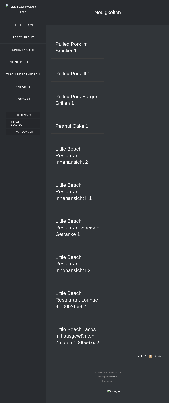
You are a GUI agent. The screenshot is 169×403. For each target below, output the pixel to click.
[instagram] (26, 140)
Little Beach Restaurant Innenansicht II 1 (73, 191)
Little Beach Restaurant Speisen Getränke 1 (77, 227)
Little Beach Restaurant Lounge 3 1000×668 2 (76, 299)
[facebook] (20, 140)
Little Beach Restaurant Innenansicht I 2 (73, 263)
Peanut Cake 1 (71, 126)
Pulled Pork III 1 (72, 73)
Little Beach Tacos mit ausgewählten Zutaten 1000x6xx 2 (77, 336)
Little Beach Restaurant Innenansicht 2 (71, 155)
